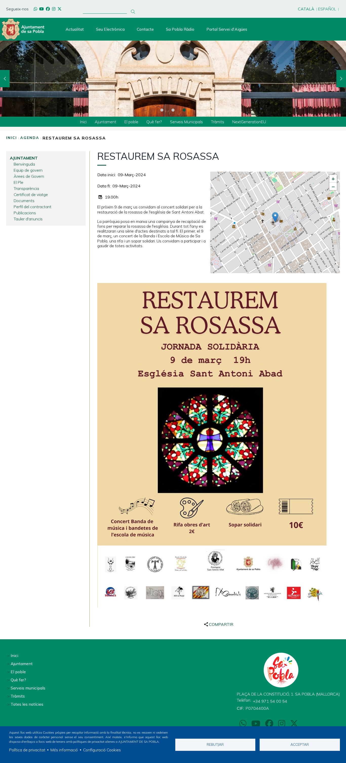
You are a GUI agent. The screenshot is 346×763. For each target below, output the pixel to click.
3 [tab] (184, 110)
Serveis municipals (28, 687)
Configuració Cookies (102, 749)
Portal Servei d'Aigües (226, 29)
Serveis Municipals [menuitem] (186, 121)
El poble (18, 671)
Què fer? (18, 679)
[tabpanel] (173, 79)
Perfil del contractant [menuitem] (32, 206)
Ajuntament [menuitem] (105, 121)
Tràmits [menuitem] (217, 121)
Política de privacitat (27, 749)
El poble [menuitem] (131, 121)
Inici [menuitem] (83, 121)
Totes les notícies (27, 704)
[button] (275, 217)
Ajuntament (22, 663)
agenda (29, 137)
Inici (11, 137)
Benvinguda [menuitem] (24, 164)
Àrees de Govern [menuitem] (29, 176)
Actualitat (75, 29)
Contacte (145, 29)
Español (327, 8)
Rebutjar (215, 744)
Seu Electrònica (110, 29)
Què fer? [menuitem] (154, 121)
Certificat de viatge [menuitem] (31, 194)
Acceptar (300, 744)
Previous (5, 78)
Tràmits (18, 696)
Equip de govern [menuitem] (28, 170)
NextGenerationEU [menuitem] (249, 121)
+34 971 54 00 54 (270, 701)
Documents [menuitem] (24, 200)
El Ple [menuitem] (18, 182)
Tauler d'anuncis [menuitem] (28, 218)
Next (341, 78)
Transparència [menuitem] (26, 188)
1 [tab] (161, 110)
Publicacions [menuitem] (25, 212)
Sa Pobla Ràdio (180, 29)
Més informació (64, 749)
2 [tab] (173, 110)
